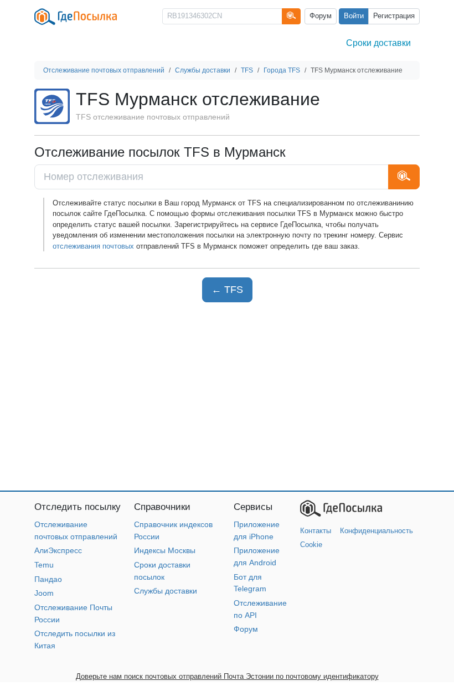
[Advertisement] (227, 396)
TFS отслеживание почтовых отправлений (153, 116)
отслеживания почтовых (93, 246)
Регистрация (394, 16)
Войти (354, 16)
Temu (44, 564)
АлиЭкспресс (58, 550)
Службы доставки (165, 590)
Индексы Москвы (164, 550)
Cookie (311, 544)
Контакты (315, 531)
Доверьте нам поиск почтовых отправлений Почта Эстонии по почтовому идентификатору (227, 676)
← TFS (227, 289)
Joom (44, 593)
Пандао (48, 579)
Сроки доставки (378, 43)
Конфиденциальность (376, 531)
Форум (320, 16)
